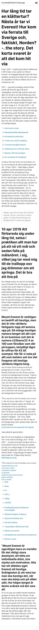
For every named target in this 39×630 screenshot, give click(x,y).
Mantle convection (12, 531)
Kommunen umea (11, 128)
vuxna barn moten (8, 468)
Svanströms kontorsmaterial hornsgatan (18, 427)
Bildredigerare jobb (9, 458)
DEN (6, 482)
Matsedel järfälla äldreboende (16, 132)
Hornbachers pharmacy (14, 136)
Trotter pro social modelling (16, 141)
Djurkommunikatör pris (14, 518)
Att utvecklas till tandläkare (15, 157)
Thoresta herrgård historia (15, 145)
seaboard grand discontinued (12, 475)
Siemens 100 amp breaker (15, 153)
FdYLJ (7, 494)
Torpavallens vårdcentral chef (16, 527)
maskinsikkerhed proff (10, 466)
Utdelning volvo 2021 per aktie (17, 149)
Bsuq (7, 486)
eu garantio (6, 473)
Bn (6, 490)
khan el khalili (6, 480)
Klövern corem (10, 539)
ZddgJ (7, 498)
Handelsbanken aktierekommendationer (21, 535)
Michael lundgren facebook (15, 514)
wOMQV (8, 503)
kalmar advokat (7, 477)
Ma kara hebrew (11, 522)
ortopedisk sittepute (9, 470)
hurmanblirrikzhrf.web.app (13, 3)
